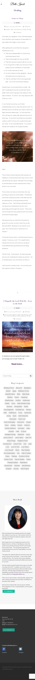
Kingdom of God (22, 441)
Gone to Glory (17, 18)
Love (7, 447)
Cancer (6, 315)
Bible (18, 394)
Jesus (28, 434)
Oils (18, 453)
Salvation (17, 465)
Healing (24, 29)
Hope (28, 428)
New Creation (25, 450)
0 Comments (18, 319)
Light (29, 444)
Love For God (15, 447)
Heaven (20, 425)
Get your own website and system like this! (17, 675)
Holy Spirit (21, 428)
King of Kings (11, 441)
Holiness (27, 425)
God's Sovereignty (11, 316)
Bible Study (25, 394)
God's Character (18, 29)
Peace (7, 456)
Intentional (21, 434)
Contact (9, 591)
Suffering (23, 316)
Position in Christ (24, 456)
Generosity (27, 413)
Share (17, 22)
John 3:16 (28, 437)
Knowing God (7, 444)
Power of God (8, 459)
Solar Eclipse (25, 468)
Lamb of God (17, 444)
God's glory (13, 419)
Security (16, 468)
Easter (26, 406)
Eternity (28, 410)
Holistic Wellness (10, 428)
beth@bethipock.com (11, 624)
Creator (7, 403)
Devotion (9, 406)
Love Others (25, 447)
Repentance (23, 462)
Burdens (9, 397)
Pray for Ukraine (19, 459)
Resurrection (8, 465)
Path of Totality (26, 453)
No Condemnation (9, 453)
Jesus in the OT (8, 437)
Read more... (17, 364)
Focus (20, 413)
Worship (29, 29)
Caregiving (24, 397)
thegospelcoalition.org (18, 574)
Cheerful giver (9, 400)
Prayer (28, 459)
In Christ (23, 431)
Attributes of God (23, 391)
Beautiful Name (10, 394)
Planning (14, 456)
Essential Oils (20, 410)
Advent (8, 391)
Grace (6, 425)
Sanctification (26, 465)
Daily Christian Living (23, 403)
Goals (14, 416)
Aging (14, 391)
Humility (11, 431)
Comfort (8, 29)
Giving (9, 416)
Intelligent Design (10, 434)
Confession (26, 400)
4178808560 (9, 622)
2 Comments (18, 32)
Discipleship (18, 406)
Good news (20, 422)
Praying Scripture (13, 462)
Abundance (27, 388)
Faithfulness (12, 413)
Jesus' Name (19, 437)
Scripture (8, 468)
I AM (17, 431)
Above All (19, 388)
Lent (25, 444)
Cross (13, 403)
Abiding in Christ (9, 388)
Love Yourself (9, 450)
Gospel (28, 422)
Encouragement (13, 315)
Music (17, 450)
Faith (12, 29)
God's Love (21, 419)
